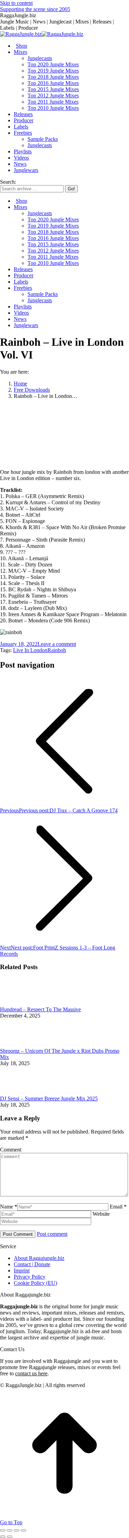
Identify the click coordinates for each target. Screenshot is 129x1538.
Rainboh (56, 650)
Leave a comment (56, 644)
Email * (118, 1207)
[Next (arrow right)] (9, 1537)
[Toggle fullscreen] (16, 1530)
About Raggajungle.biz (39, 1258)
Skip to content (16, 3)
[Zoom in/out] (23, 1530)
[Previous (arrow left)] (3, 1537)
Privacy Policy (29, 1277)
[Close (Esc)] (3, 1530)
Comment (10, 1150)
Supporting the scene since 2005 (35, 9)
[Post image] (19, 1003)
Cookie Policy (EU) (35, 1283)
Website (101, 1214)
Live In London (30, 650)
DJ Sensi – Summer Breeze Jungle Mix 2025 (49, 1098)
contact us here (31, 1373)
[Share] (9, 1530)
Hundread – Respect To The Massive (40, 1009)
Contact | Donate (32, 1264)
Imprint (22, 1270)
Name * (8, 1207)
